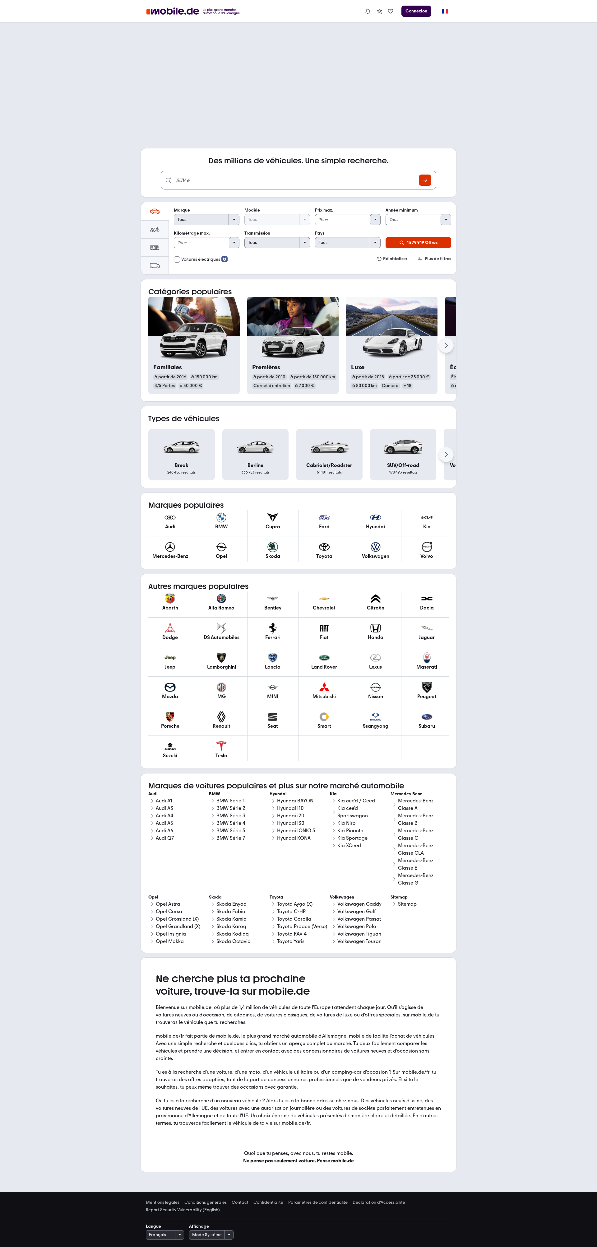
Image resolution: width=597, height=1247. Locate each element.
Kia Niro (346, 823)
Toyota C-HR (291, 911)
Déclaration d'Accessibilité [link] (379, 1202)
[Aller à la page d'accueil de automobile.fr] (197, 11)
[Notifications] (367, 11)
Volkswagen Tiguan (359, 934)
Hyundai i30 (290, 823)
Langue (153, 1226)
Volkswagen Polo (356, 926)
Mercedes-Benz (406, 793)
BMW (214, 793)
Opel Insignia (171, 934)
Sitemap (407, 904)
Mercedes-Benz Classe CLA (415, 849)
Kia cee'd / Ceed (356, 801)
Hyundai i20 (290, 816)
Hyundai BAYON (295, 801)
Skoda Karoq (231, 926)
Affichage (199, 1226)
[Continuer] (446, 345)
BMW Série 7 (230, 838)
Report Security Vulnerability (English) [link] (183, 1209)
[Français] (445, 11)
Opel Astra (168, 904)
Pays (319, 233)
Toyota (276, 897)
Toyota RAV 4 (292, 934)
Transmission (257, 233)
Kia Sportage (352, 838)
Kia (333, 793)
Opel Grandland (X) (178, 926)
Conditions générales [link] (205, 1202)
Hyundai (278, 793)
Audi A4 (164, 816)
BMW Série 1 (230, 801)
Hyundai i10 (290, 808)
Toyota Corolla (294, 919)
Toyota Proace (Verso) (302, 926)
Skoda (215, 897)
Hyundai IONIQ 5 (296, 831)
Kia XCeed (349, 845)
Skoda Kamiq (231, 919)
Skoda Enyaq (231, 904)
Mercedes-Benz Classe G (415, 879)
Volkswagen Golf (356, 911)
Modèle (252, 210)
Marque (182, 210)
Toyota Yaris (290, 941)
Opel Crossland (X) (177, 919)
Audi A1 (164, 801)
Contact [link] (240, 1202)
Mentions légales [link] (162, 1202)
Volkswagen (342, 897)
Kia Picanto (350, 831)
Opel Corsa (169, 911)
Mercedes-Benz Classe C (415, 834)
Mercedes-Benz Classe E (415, 864)
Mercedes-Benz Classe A (415, 804)
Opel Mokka (170, 941)
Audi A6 (164, 831)
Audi (153, 793)
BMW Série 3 (230, 816)
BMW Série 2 (230, 808)
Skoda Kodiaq (232, 934)
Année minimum (402, 210)
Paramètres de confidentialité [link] (318, 1202)
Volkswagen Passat (359, 919)
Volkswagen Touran (359, 941)
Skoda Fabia (230, 911)
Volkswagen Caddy (359, 904)
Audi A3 (164, 808)
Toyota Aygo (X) (294, 904)
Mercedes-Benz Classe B (415, 819)
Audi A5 (164, 823)
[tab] (155, 211)
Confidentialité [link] (268, 1202)
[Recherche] (425, 180)
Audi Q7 (165, 838)
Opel (153, 897)
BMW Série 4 (230, 823)
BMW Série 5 (230, 831)
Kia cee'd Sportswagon (352, 812)
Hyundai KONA (294, 838)
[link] (379, 11)
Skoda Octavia (233, 941)
